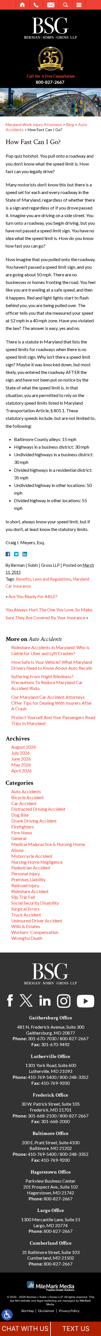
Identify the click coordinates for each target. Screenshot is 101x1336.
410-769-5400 (42, 1077)
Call (36, 5)
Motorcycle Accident (31, 856)
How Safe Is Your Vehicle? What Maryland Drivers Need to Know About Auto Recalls (51, 665)
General (18, 838)
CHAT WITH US (25, 1329)
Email (51, 5)
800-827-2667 (50, 82)
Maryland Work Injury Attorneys (34, 124)
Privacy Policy (69, 1311)
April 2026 (21, 770)
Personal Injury (25, 873)
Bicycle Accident (27, 797)
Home (22, 5)
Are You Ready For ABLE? (33, 596)
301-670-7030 (42, 1038)
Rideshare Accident (30, 891)
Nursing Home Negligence (37, 862)
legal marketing (47, 1300)
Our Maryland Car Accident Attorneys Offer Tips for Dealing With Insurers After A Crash (51, 702)
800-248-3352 (74, 1077)
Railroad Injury (25, 885)
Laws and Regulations (52, 579)
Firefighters (22, 826)
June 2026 (21, 758)
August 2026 (23, 746)
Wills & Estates (25, 926)
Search (65, 5)
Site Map (27, 1311)
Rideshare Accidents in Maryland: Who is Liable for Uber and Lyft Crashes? (50, 650)
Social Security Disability (35, 902)
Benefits (23, 579)
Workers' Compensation (34, 932)
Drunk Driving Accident (34, 820)
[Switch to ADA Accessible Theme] (7, 1314)
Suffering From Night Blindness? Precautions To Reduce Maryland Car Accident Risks (47, 682)
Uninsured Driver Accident (36, 920)
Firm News (21, 832)
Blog (70, 124)
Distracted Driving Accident (38, 809)
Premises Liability (28, 879)
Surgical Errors (25, 908)
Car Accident (23, 803)
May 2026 (21, 764)
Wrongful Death (26, 938)
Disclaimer (46, 1311)
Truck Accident (26, 914)
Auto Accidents (26, 791)
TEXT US (75, 1329)
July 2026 (20, 752)
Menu (78, 5)
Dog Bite (20, 814)
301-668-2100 (42, 1115)
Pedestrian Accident (30, 867)
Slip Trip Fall (23, 897)
